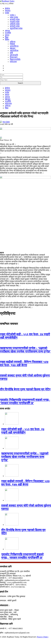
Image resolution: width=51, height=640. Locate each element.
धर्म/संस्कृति (14, 55)
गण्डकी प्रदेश (14, 22)
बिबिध (7, 39)
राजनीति (8, 33)
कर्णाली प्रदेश (15, 26)
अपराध (7, 31)
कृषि (11, 53)
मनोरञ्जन (13, 62)
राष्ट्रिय (12, 42)
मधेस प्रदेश (14, 17)
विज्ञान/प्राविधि (15, 59)
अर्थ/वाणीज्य (14, 51)
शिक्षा (6, 37)
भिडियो (12, 44)
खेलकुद (12, 48)
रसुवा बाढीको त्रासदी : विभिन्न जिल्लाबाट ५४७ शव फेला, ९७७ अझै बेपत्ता (24, 363)
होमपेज (7, 8)
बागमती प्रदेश (15, 19)
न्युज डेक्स (6, 122)
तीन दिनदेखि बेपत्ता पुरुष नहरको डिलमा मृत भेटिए (25, 389)
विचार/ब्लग (13, 57)
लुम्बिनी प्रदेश (15, 24)
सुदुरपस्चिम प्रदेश (16, 28)
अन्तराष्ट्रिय (14, 46)
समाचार (7, 11)
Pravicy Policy (42, 637)
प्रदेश (7, 13)
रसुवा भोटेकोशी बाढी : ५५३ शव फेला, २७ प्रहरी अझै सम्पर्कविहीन (22, 431)
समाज (7, 35)
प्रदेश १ (13, 15)
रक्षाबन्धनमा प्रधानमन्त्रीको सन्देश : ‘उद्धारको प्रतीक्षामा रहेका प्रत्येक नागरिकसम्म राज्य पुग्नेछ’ (25, 349)
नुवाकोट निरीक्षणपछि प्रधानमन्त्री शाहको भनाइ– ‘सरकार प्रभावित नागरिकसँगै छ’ (25, 401)
